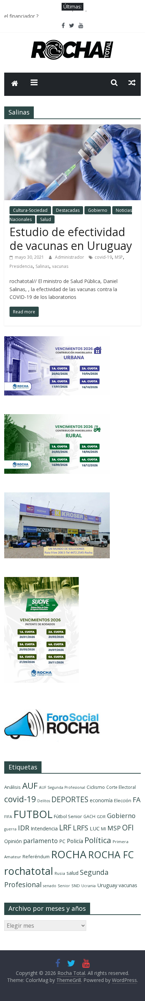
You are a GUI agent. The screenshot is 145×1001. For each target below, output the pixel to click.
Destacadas (68, 210)
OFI (128, 828)
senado (49, 885)
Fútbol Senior (68, 816)
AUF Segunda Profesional (62, 787)
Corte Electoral (121, 787)
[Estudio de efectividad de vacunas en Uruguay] (72, 129)
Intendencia (44, 828)
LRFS (80, 828)
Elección (122, 800)
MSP (119, 257)
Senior (64, 885)
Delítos (43, 800)
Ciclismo (96, 787)
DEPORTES (69, 799)
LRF (65, 828)
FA (136, 799)
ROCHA (69, 854)
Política (97, 840)
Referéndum (36, 856)
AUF (30, 785)
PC (62, 841)
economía (101, 800)
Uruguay (107, 885)
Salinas (42, 266)
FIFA (8, 816)
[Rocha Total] (14, 84)
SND (75, 885)
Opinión (13, 841)
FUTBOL (32, 814)
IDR (23, 828)
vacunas (60, 266)
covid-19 (103, 257)
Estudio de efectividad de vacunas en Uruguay (71, 238)
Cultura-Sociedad (30, 210)
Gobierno (97, 210)
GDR (101, 816)
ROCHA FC (111, 854)
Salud (45, 219)
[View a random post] (132, 82)
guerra (10, 829)
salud (72, 873)
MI (103, 829)
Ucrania (88, 885)
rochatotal (28, 871)
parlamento (40, 840)
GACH (89, 816)
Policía (75, 841)
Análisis (12, 787)
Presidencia (21, 266)
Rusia (60, 873)
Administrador (70, 257)
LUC (95, 828)
